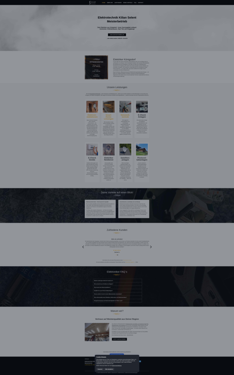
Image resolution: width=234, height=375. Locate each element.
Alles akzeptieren (109, 369)
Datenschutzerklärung (116, 365)
